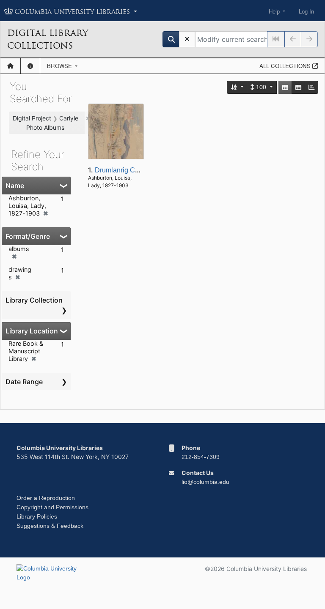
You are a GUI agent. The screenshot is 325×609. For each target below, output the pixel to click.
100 (261, 87)
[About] (30, 66)
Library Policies (37, 516)
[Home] (10, 66)
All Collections (285, 66)
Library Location (32, 331)
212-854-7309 (201, 456)
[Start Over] (187, 39)
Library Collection (34, 300)
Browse (60, 66)
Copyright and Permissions (52, 507)
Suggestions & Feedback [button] (50, 525)
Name (15, 185)
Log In (306, 11)
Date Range (24, 381)
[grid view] (285, 87)
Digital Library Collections (47, 39)
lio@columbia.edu (205, 481)
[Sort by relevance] (237, 87)
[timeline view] (311, 87)
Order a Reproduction (46, 497)
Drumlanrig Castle (122, 170)
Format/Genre (28, 236)
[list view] (298, 87)
